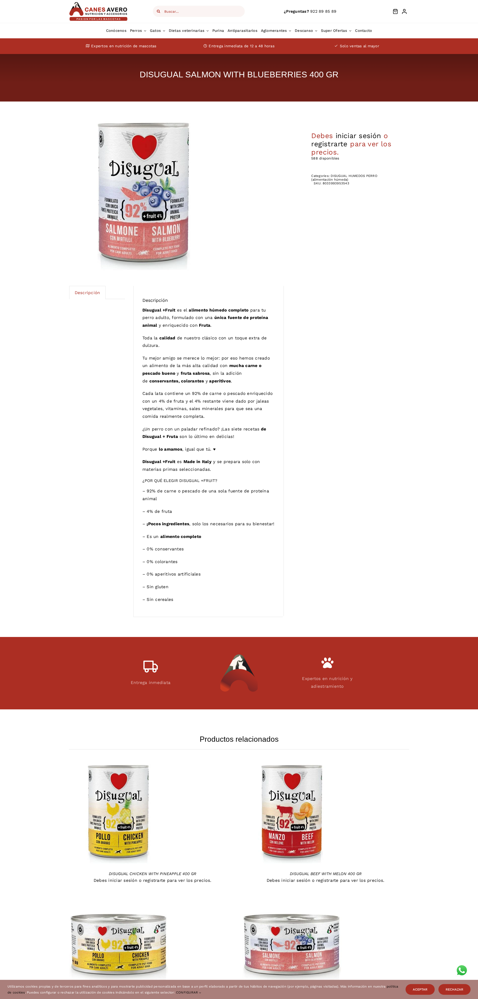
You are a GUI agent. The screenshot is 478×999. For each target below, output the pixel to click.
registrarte (329, 144)
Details (119, 815)
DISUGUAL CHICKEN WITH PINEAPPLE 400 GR (152, 873)
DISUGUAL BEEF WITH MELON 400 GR (325, 873)
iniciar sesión (358, 136)
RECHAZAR (454, 989)
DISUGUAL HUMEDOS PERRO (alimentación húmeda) (344, 177)
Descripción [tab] (87, 292)
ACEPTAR (420, 989)
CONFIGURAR (187, 992)
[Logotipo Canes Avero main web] (98, 3)
